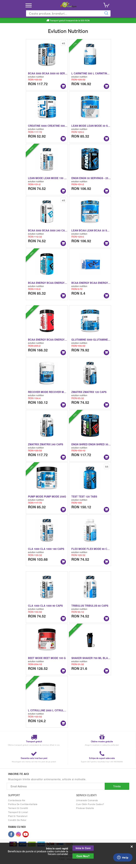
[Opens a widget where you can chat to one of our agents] (122, 857)
